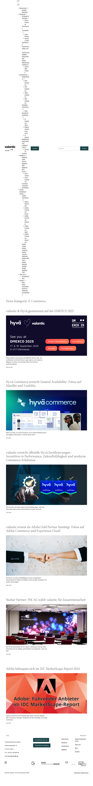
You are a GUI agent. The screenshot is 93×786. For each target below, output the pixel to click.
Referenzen (64, 739)
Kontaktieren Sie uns (41, 740)
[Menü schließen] (18, 5)
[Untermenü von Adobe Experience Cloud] (24, 194)
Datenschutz (84, 773)
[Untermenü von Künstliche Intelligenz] (23, 117)
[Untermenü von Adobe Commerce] (23, 200)
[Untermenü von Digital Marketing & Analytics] (28, 64)
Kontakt (35, 148)
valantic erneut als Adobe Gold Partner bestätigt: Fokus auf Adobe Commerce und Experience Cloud (45, 529)
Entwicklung (65, 746)
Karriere (77, 751)
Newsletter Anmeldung (42, 745)
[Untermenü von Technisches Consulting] (23, 32)
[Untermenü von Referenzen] (27, 8)
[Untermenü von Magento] (26, 155)
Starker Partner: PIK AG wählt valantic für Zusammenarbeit (46, 600)
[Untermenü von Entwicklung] (28, 75)
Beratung (64, 742)
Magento (64, 749)
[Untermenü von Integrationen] (24, 79)
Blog (76, 748)
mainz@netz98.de (12, 756)
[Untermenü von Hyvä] (26, 171)
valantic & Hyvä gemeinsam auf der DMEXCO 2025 (40, 311)
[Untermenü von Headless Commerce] (23, 109)
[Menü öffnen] (18, 1)
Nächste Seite (83, 735)
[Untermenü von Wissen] (25, 280)
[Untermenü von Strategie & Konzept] (28, 18)
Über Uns (78, 744)
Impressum (77, 773)
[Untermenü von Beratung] (26, 14)
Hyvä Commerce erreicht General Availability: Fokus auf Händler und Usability (43, 383)
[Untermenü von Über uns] (26, 274)
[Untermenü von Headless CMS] (26, 147)
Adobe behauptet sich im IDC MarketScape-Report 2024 (43, 669)
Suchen (84, 148)
